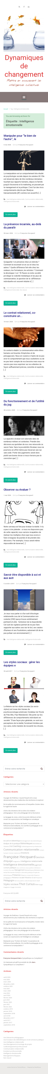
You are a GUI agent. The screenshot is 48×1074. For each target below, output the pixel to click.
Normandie (11, 872)
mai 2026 (6, 979)
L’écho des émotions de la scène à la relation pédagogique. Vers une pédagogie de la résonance (21, 812)
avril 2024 (6, 995)
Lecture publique (9, 868)
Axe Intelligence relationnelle (15, 199)
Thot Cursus (27, 884)
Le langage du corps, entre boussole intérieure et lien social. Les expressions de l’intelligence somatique (22, 818)
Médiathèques (29, 870)
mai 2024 (6, 993)
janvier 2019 (7, 1011)
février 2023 (7, 1002)
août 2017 (6, 1020)
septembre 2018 (9, 1013)
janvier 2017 (7, 1022)
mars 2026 (7, 982)
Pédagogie (8, 880)
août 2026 (6, 977)
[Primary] (24, 97)
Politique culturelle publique (24, 872)
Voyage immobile (15, 887)
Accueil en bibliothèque (12, 841)
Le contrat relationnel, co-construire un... (20, 314)
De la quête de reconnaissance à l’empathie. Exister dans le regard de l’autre (23, 805)
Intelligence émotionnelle (11, 201)
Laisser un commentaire (35, 206)
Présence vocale (18, 877)
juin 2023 (6, 1000)
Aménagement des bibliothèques (31, 841)
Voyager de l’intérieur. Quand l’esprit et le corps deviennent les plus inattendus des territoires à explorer (23, 799)
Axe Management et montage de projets (17, 1044)
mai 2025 (6, 989)
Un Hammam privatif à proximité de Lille (17, 962)
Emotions (25, 853)
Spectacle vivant (35, 881)
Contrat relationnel (15, 853)
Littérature (37, 868)
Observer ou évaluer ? (17, 489)
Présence (16, 875)
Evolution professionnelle (12, 1051)
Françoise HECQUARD (11, 893)
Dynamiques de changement (24, 65)
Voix (36, 884)
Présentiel (39, 878)
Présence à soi (30, 877)
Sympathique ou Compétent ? (32, 958)
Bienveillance (37, 843)
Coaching (17, 846)
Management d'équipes (11, 1056)
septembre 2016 (9, 1025)
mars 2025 (7, 991)
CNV (10, 846)
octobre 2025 (8, 986)
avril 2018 (6, 1016)
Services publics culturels (22, 881)
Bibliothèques (26, 843)
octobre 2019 (8, 1009)
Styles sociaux (11, 884)
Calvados (6, 846)
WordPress (37, 1067)
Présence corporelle (27, 875)
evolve (9, 1067)
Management (19, 870)
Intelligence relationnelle (31, 861)
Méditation (37, 870)
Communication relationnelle (34, 199)
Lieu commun (20, 868)
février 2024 (7, 998)
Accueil (5, 109)
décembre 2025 (8, 984)
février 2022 (7, 1007)
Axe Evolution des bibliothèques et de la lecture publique (23, 1040)
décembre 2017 (8, 1018)
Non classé (23, 290)
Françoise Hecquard (25, 145)
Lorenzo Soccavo (8, 870)
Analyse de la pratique (11, 843)
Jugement (38, 865)
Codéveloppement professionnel (31, 846)
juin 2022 (6, 1004)
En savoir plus (11, 214)
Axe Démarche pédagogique (13, 1037)
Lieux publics (29, 868)
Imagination (16, 861)
